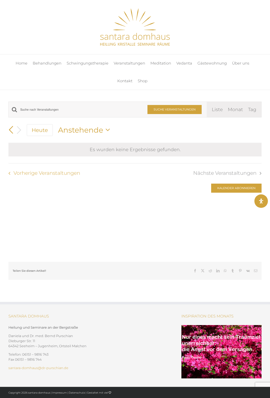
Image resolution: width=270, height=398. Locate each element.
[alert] (135, 149)
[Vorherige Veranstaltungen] (11, 130)
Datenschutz (77, 392)
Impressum (59, 392)
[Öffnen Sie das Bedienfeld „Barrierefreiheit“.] (261, 201)
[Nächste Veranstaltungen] (19, 130)
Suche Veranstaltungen (175, 109)
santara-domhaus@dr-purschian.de (38, 368)
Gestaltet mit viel (98, 392)
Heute (40, 130)
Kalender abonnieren (236, 188)
